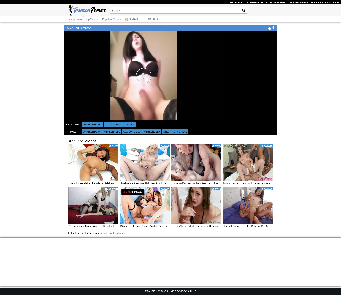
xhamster (128, 124)
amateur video (131, 131)
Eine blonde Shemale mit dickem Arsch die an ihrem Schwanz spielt (156, 183)
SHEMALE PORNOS (321, 2)
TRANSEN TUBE (277, 2)
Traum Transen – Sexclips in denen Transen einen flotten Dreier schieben (262, 183)
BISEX (336, 2)
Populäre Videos (111, 19)
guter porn (112, 124)
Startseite (72, 233)
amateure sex (152, 131)
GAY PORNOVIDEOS (298, 2)
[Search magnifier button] (244, 10)
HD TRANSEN (237, 2)
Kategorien (75, 19)
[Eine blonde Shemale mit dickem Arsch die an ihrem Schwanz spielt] (145, 162)
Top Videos (92, 19)
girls (166, 131)
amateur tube (112, 131)
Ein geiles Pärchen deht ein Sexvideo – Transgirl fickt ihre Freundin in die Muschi (215, 183)
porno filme (179, 131)
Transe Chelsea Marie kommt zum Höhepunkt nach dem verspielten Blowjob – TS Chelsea (220, 226)
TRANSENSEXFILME (256, 2)
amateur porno (92, 124)
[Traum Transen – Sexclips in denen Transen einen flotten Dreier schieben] (248, 162)
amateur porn (92, 131)
